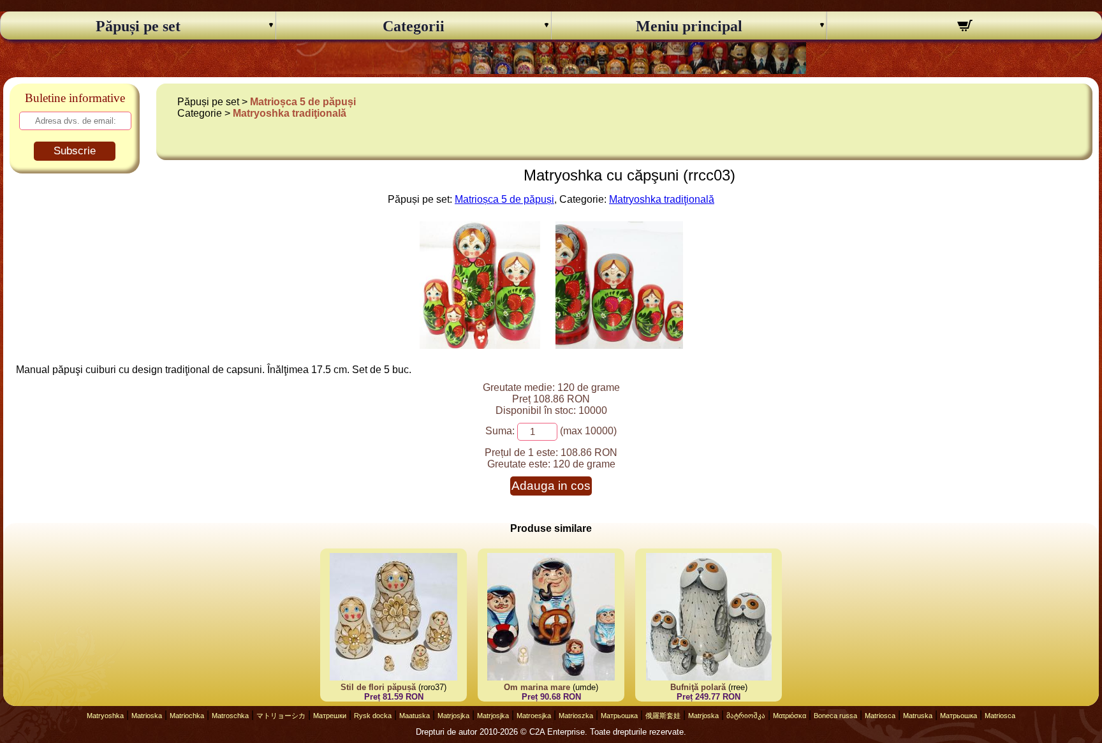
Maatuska (414, 715)
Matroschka (230, 715)
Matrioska (146, 715)
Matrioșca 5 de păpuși (303, 101)
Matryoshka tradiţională (289, 113)
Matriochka (187, 715)
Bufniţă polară (698, 687)
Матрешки (329, 715)
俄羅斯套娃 (662, 715)
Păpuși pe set (138, 26)
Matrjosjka (453, 715)
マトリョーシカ (280, 715)
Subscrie (75, 151)
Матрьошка (619, 715)
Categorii (413, 26)
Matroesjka (534, 715)
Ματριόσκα (789, 715)
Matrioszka (576, 715)
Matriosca (880, 715)
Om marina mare (537, 687)
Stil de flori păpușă (378, 687)
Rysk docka (373, 715)
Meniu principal (689, 26)
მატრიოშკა (745, 715)
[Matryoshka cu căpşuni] (480, 345)
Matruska (917, 715)
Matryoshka (105, 715)
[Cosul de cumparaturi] (965, 27)
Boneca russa (835, 715)
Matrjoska (703, 715)
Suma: (500, 430)
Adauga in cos (551, 485)
